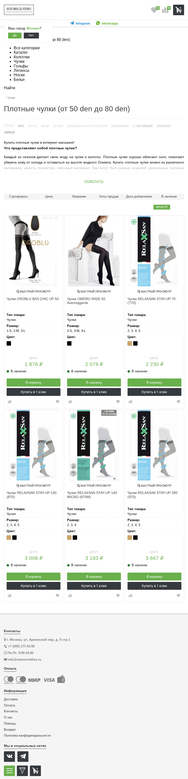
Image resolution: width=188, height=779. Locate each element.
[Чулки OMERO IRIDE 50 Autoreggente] (94, 251)
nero (21, 125)
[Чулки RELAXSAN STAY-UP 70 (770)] (154, 251)
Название (79, 196)
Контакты (11, 711)
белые (32, 125)
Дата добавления (139, 196)
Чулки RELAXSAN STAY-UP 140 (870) (32, 495)
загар (45, 125)
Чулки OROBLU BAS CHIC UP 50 (33, 299)
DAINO (9, 125)
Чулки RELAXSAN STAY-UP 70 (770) (152, 301)
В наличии (169, 196)
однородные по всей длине (87, 125)
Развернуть (94, 181)
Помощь (10, 723)
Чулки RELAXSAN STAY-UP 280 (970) (152, 495)
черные (9, 132)
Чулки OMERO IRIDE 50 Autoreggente (86, 301)
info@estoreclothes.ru (24, 659)
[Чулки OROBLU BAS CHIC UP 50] (33, 251)
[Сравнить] (9, 402)
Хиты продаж (109, 196)
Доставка (11, 699)
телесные (163, 125)
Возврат (10, 729)
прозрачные (120, 125)
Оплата (9, 705)
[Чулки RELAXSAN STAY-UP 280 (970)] (154, 445)
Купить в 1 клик (33, 392)
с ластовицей (143, 125)
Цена (49, 196)
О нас (8, 717)
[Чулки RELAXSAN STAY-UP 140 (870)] (33, 445)
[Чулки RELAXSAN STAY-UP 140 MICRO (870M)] (94, 445)
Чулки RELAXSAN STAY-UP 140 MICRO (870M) (92, 495)
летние (58, 125)
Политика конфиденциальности (27, 735)
